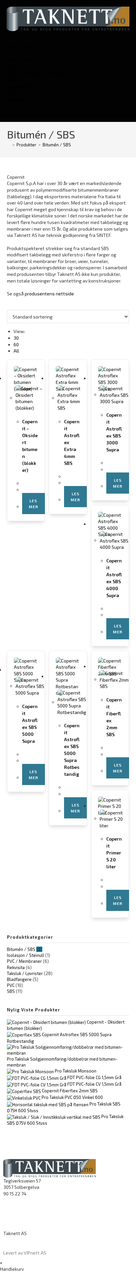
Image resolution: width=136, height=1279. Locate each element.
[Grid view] (9, 307)
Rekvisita (16, 967)
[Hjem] (8, 144)
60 (16, 344)
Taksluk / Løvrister (25, 973)
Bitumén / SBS (57, 144)
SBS (11, 991)
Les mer (33, 503)
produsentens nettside (49, 293)
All (16, 351)
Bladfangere (19, 979)
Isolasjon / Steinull (25, 955)
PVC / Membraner (24, 961)
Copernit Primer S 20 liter (114, 852)
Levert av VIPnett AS (24, 1253)
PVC (11, 985)
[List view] (12, 307)
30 (16, 338)
